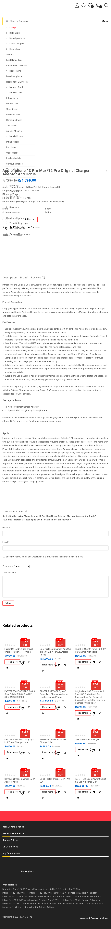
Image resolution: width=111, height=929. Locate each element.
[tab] (11, 277)
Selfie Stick (15, 196)
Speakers (14, 207)
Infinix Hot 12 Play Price (14, 893)
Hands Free (15, 49)
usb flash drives (17, 229)
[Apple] (13, 250)
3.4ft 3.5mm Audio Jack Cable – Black (106, 171)
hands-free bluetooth (16, 65)
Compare (29, 662)
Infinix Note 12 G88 (11, 896)
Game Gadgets (17, 44)
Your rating (8, 566)
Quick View (7, 668)
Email (6, 542)
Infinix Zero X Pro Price (34, 904)
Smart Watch (16, 202)
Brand (24, 277)
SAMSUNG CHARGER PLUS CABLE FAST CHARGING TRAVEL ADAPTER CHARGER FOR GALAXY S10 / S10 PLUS (102, 171)
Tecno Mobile (12, 169)
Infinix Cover (12, 98)
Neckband (14, 185)
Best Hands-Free (14, 60)
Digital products (17, 38)
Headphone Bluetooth (17, 82)
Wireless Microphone (20, 234)
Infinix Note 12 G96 (62, 896)
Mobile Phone (16, 136)
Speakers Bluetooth (16, 218)
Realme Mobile (13, 158)
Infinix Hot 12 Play (71, 889)
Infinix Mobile (12, 142)
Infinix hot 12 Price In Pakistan (82, 893)
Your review (9, 572)
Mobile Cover (16, 92)
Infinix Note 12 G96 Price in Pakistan (20, 900)
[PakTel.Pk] (12, 8)
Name (6, 527)
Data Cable (15, 33)
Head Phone (15, 71)
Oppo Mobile (12, 153)
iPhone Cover (12, 103)
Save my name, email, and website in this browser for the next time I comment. (44, 557)
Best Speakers (13, 212)
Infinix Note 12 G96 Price (87, 896)
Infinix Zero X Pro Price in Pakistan (66, 904)
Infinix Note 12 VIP (51, 900)
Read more (12, 662)
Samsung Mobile (14, 164)
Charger (13, 27)
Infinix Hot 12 (52, 889)
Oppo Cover (12, 109)
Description (9, 277)
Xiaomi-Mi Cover (14, 131)
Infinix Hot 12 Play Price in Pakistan (46, 893)
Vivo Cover (11, 125)
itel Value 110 (94, 904)
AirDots (10, 54)
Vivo (8, 175)
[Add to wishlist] (23, 662)
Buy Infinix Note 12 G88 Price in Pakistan (22, 889)
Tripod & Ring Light (19, 223)
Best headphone (14, 76)
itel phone (11, 147)
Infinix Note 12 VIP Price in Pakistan (80, 900)
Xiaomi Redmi (13, 180)
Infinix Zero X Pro (10, 904)
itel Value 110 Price (11, 907)
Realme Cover (13, 114)
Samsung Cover (14, 120)
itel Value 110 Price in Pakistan (40, 907)
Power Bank (15, 191)
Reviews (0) (38, 277)
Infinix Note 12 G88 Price (37, 896)
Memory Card (16, 87)
